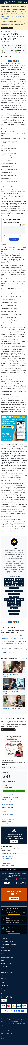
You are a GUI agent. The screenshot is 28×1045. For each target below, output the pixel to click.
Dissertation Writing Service (8, 944)
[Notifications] (24, 2)
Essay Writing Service (7, 941)
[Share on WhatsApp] (18, 61)
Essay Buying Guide (6, 972)
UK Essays (6, 41)
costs (7, 131)
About (2, 982)
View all (23, 658)
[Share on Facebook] (9, 61)
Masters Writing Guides (8, 865)
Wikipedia (13, 638)
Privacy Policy (5, 1030)
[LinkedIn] (6, 997)
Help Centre (4, 991)
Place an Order (14, 898)
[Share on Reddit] (14, 61)
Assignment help (5, 950)
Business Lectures (7, 817)
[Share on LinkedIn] (16, 61)
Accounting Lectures (7, 814)
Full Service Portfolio (7, 804)
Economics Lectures (7, 819)
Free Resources (5, 969)
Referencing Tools (7, 861)
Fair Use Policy (5, 985)
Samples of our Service (8, 802)
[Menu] (2, 2)
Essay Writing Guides (7, 863)
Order (19, 2)
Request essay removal (8, 730)
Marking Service (6, 799)
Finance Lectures (6, 821)
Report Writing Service (8, 795)
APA (3, 635)
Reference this (7, 56)
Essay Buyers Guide (7, 858)
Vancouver (5, 638)
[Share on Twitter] (11, 61)
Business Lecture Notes (8, 853)
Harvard (20, 635)
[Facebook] (2, 997)
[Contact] (23, 2)
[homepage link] (2, 31)
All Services (4, 953)
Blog (2, 975)
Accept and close (6, 27)
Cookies (3, 1039)
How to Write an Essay (8, 856)
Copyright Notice (5, 1036)
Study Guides (4, 966)
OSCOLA (20, 638)
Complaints (4, 988)
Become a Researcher (7, 994)
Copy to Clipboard (7, 652)
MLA (8, 635)
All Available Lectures (8, 824)
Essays (6, 31)
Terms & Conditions (6, 1033)
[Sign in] (26, 2)
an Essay (14, 791)
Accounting (12, 31)
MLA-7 (14, 635)
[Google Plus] (11, 997)
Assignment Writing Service (9, 797)
